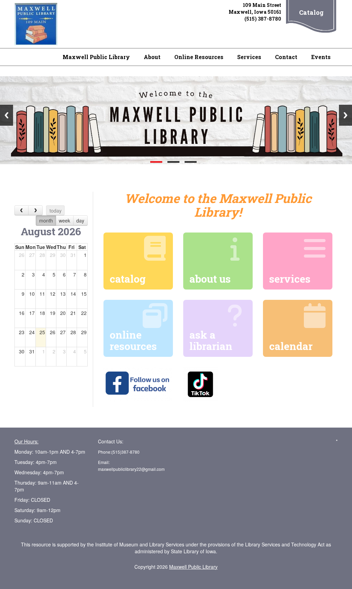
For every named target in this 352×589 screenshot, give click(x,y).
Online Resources (198, 56)
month (46, 220)
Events (321, 56)
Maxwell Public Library (96, 56)
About (152, 56)
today (56, 210)
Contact (286, 56)
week (64, 220)
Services (249, 56)
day (80, 220)
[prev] (21, 210)
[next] (35, 210)
